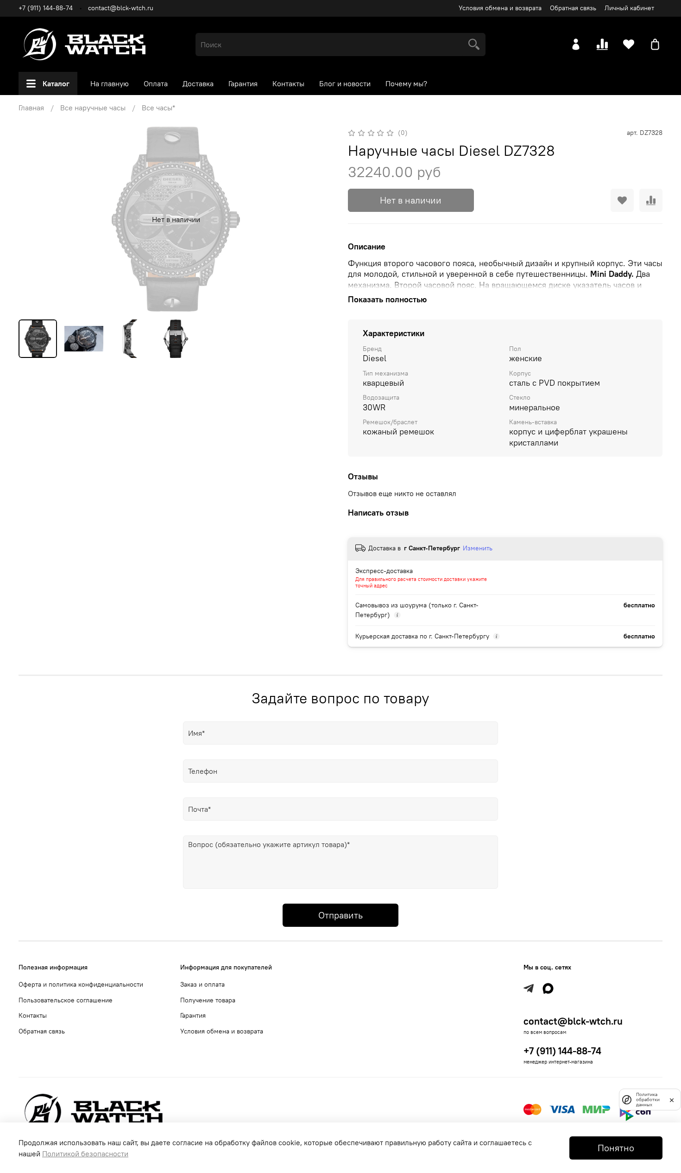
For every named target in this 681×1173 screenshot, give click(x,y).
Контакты (288, 83)
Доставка (198, 83)
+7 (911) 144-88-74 (46, 8)
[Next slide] (318, 219)
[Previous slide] (33, 219)
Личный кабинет (629, 8)
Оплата (156, 83)
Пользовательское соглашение (66, 1000)
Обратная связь (573, 8)
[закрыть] (672, 1099)
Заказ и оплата (202, 984)
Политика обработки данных (648, 1099)
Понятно (616, 1148)
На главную (109, 83)
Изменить (477, 548)
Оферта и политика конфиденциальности (81, 984)
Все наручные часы (93, 107)
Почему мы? (406, 83)
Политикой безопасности (85, 1153)
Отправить (340, 915)
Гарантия (243, 83)
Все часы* (158, 107)
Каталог (56, 83)
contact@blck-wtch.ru (120, 8)
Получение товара (207, 1000)
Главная (31, 107)
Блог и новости (345, 83)
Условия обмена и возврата (500, 8)
